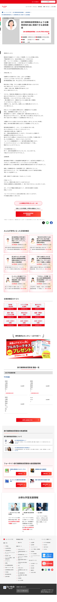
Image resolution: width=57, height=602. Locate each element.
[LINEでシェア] (47, 222)
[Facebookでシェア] (51, 222)
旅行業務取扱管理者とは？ (20, 440)
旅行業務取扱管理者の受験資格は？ (22, 447)
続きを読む (16, 443)
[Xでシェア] (43, 222)
